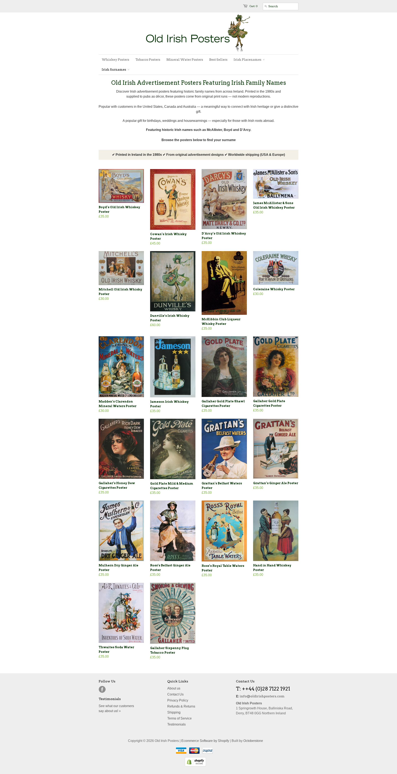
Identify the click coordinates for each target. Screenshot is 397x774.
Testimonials (176, 724)
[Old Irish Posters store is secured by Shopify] (195, 765)
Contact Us (175, 694)
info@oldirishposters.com (262, 696)
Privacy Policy (177, 700)
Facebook (102, 689)
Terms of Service (179, 718)
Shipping (174, 712)
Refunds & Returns (181, 706)
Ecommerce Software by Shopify (205, 741)
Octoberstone (253, 741)
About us (173, 688)
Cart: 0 (253, 6)
